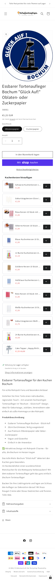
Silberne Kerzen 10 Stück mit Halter (28, 225)
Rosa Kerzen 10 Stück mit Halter (28, 212)
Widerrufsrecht (19, 572)
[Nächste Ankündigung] (50, 4)
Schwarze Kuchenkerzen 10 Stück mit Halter (28, 184)
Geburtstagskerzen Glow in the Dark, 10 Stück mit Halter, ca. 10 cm (28, 198)
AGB (48, 572)
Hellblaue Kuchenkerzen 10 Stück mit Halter (28, 280)
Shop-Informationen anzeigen (18, 372)
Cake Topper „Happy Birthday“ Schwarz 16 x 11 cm (28, 348)
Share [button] (8, 520)
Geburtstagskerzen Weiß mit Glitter (28, 321)
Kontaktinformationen (27, 576)
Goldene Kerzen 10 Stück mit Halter (28, 266)
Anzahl (4, 135)
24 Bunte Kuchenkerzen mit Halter (28, 334)
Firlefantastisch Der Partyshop (26, 568)
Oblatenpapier (12, 129)
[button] (6, 14)
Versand (12, 119)
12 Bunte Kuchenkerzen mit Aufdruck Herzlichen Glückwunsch (28, 253)
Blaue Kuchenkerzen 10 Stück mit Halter (28, 239)
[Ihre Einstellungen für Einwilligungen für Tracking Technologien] (50, 577)
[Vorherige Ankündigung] (5, 4)
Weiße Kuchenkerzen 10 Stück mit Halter (28, 307)
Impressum (43, 576)
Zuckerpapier (32, 129)
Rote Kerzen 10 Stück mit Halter (28, 293)
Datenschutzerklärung (35, 572)
